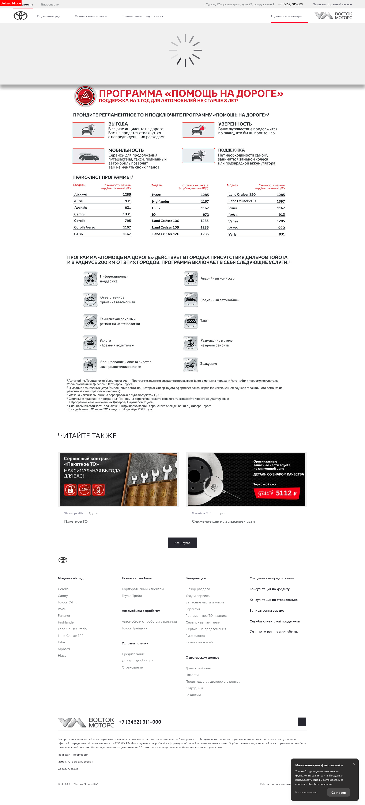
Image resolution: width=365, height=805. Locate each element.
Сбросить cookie (68, 768)
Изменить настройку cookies (75, 761)
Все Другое (182, 542)
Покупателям (23, 4)
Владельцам (50, 4)
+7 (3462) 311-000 (290, 4)
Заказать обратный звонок (332, 4)
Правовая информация (73, 754)
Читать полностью (306, 792)
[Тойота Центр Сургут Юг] (333, 15)
